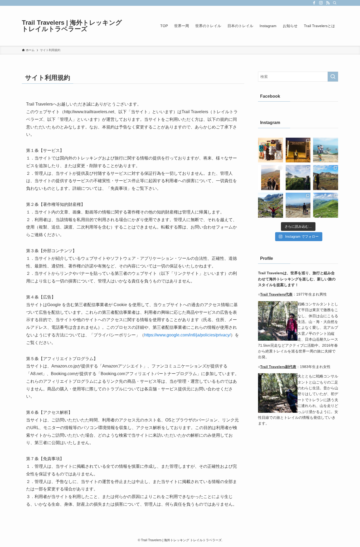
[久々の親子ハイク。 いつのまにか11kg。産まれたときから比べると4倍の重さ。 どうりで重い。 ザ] (298, 177)
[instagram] (321, 3)
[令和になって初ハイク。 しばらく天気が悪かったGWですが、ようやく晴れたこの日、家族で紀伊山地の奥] (298, 205)
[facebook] (314, 3)
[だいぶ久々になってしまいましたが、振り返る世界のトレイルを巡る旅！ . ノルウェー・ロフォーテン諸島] (270, 205)
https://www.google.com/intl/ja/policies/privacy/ (187, 335)
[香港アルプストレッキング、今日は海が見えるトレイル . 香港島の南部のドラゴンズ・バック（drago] (325, 150)
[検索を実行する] (333, 77)
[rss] (327, 3)
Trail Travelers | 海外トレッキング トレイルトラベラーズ (72, 25)
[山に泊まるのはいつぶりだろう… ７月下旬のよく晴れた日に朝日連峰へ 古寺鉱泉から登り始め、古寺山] (325, 205)
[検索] (334, 3)
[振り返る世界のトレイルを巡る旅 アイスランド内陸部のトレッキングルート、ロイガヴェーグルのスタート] (325, 177)
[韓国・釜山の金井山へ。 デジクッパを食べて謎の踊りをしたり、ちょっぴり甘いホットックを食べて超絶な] (270, 177)
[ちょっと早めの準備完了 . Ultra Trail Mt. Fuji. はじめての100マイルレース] (270, 150)
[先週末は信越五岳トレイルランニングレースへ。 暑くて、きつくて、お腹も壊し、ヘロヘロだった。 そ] (298, 150)
